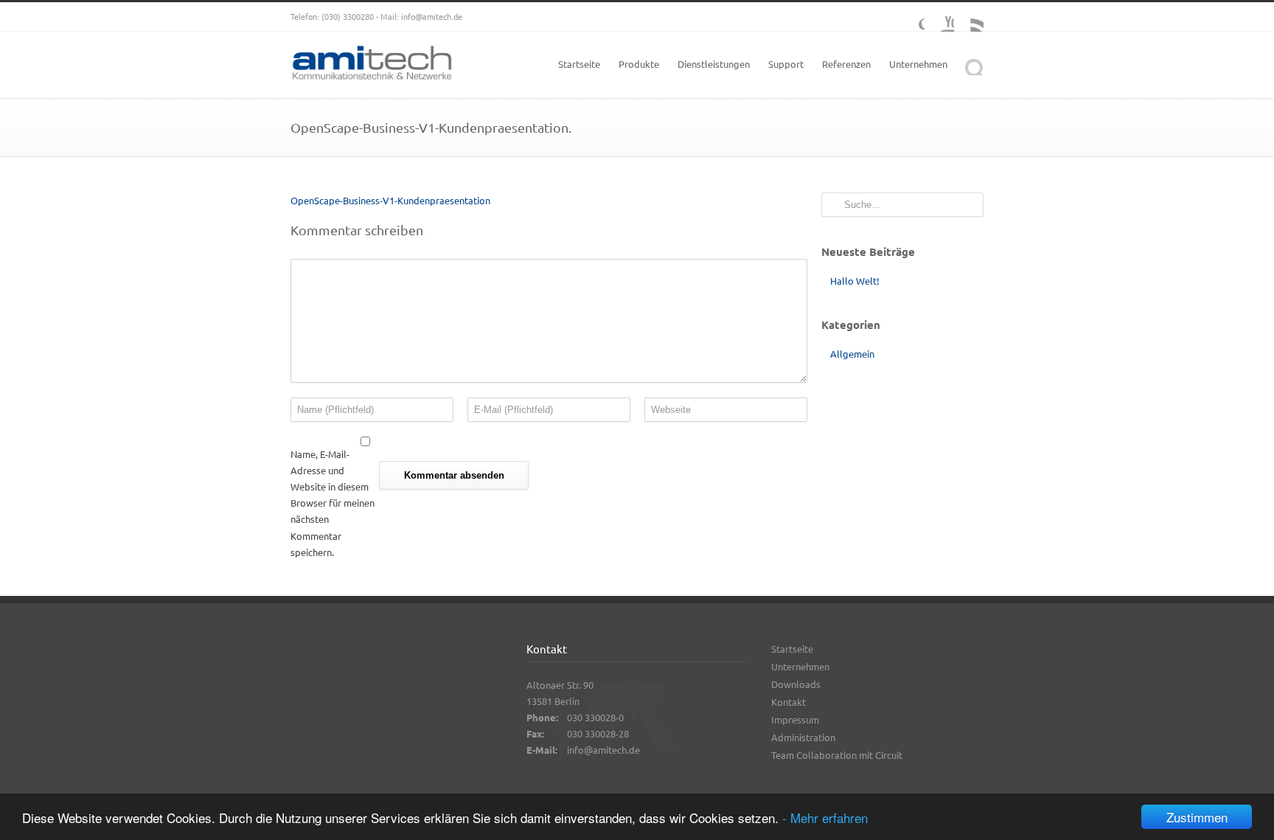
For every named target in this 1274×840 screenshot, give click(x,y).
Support (786, 64)
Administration (803, 737)
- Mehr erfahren (825, 817)
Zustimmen (1197, 817)
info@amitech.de (431, 16)
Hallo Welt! (855, 280)
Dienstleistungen (714, 64)
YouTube (939, 17)
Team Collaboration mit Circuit (836, 755)
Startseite (579, 64)
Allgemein (852, 353)
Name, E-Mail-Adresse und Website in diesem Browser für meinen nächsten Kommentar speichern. (332, 503)
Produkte (639, 64)
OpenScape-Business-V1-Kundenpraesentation (390, 200)
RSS (969, 17)
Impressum (795, 719)
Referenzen (846, 64)
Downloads (796, 684)
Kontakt (788, 701)
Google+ (910, 17)
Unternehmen (918, 64)
